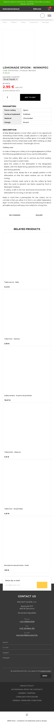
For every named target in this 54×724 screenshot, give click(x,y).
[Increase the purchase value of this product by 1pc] (14, 96)
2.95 (6, 87)
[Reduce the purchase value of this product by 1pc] (14, 99)
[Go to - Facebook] (25, 708)
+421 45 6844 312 (27, 628)
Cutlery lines (34, 22)
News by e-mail (12, 580)
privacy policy (45, 671)
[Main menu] (49, 15)
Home (5, 22)
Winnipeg (45, 22)
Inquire (39, 215)
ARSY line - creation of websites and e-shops (27, 721)
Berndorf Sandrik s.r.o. (14, 16)
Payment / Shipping (26, 693)
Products (14, 22)
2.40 (5, 91)
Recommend (14, 215)
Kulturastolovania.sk (11, 9)
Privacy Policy (27, 686)
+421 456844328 (27, 621)
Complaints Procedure (27, 697)
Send (42, 585)
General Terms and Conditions (27, 700)
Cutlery (23, 22)
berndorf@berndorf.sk (26, 635)
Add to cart (30, 97)
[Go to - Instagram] (29, 708)
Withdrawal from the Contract (27, 689)
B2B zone (37, 9)
